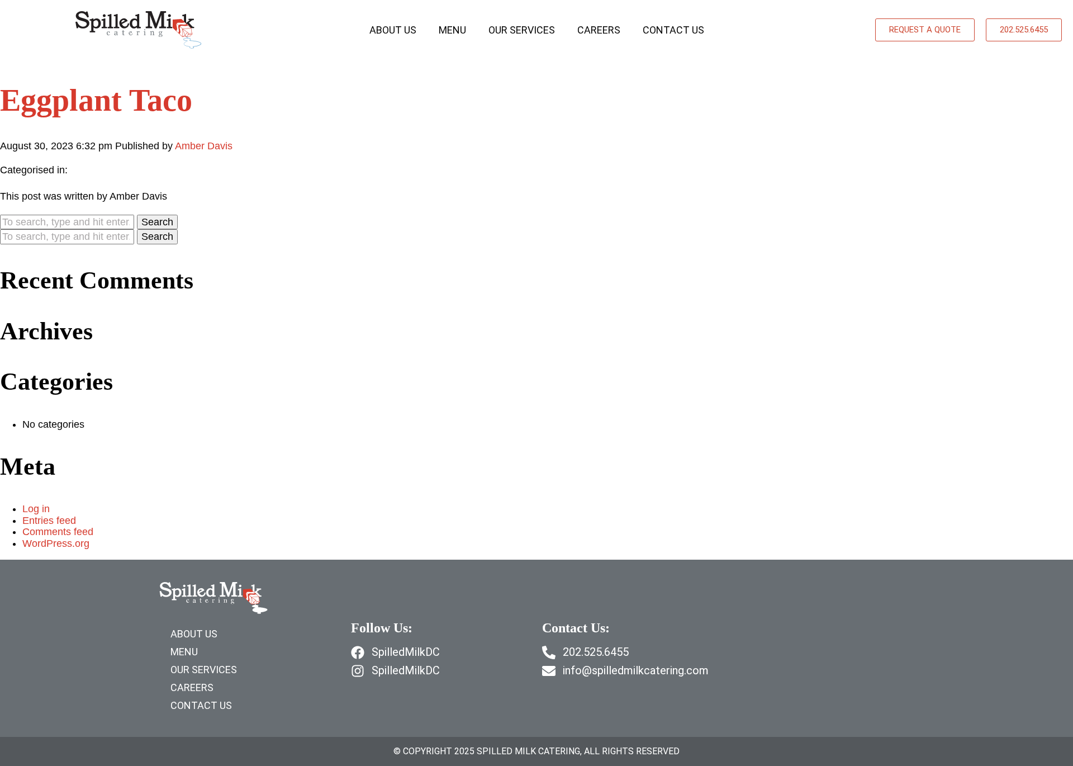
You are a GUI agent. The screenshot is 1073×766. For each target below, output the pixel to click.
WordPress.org (55, 543)
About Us (392, 30)
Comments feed (57, 531)
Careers (598, 30)
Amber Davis (203, 146)
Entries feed (49, 520)
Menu (452, 30)
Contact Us (673, 30)
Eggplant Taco (96, 100)
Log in (36, 508)
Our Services (521, 30)
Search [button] (157, 222)
